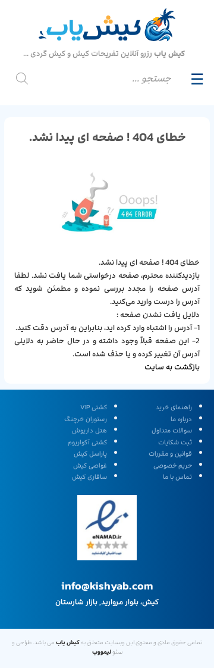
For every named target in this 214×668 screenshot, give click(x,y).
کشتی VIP (93, 407)
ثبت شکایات (175, 442)
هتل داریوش (89, 430)
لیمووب (101, 652)
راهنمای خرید (174, 407)
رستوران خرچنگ (85, 419)
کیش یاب (68, 642)
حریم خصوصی (172, 465)
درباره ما (181, 419)
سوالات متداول (172, 430)
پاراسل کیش (90, 454)
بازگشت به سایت (172, 367)
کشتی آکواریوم (87, 442)
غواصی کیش (90, 465)
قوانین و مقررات (170, 454)
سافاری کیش (89, 477)
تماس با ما (177, 477)
